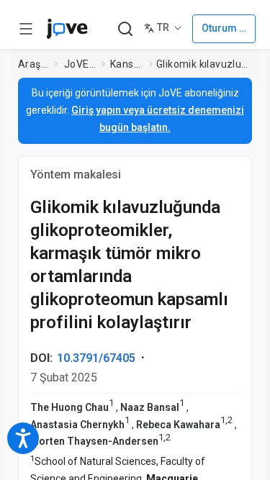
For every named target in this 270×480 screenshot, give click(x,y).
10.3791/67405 (96, 358)
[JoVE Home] (67, 29)
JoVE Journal (80, 64)
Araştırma (33, 64)
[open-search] (124, 29)
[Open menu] (25, 28)
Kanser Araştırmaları (126, 64)
